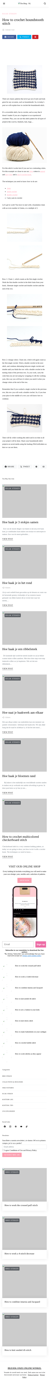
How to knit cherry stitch (24, 1021)
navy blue (8, 175)
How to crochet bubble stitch (25, 1043)
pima (31, 171)
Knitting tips (7, 1105)
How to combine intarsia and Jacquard (29, 988)
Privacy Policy (31, 1150)
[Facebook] (4, 1126)
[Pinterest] (15, 1126)
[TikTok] (26, 1126)
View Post (7, 539)
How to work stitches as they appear (28, 1054)
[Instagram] (10, 1126)
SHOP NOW (24, 880)
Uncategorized (8, 1111)
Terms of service (33, 1375)
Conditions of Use (16, 1150)
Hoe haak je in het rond (17, 583)
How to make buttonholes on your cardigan (30, 1032)
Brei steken (7, 1076)
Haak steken (9, 14)
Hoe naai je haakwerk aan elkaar (22, 712)
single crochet (12, 192)
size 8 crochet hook (24, 175)
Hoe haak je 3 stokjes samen (20, 522)
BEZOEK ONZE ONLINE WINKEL (24, 1368)
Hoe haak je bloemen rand (18, 776)
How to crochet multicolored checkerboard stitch (20, 838)
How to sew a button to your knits (27, 1010)
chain (9, 188)
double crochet (12, 195)
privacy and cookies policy (31, 956)
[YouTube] (21, 1126)
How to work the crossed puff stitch (28, 966)
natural (42, 171)
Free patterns (8, 1088)
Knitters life (7, 1099)
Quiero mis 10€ (12, 1155)
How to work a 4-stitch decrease (26, 977)
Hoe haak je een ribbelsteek (19, 649)
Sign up (41, 944)
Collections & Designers (12, 1082)
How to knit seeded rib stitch (25, 999)
